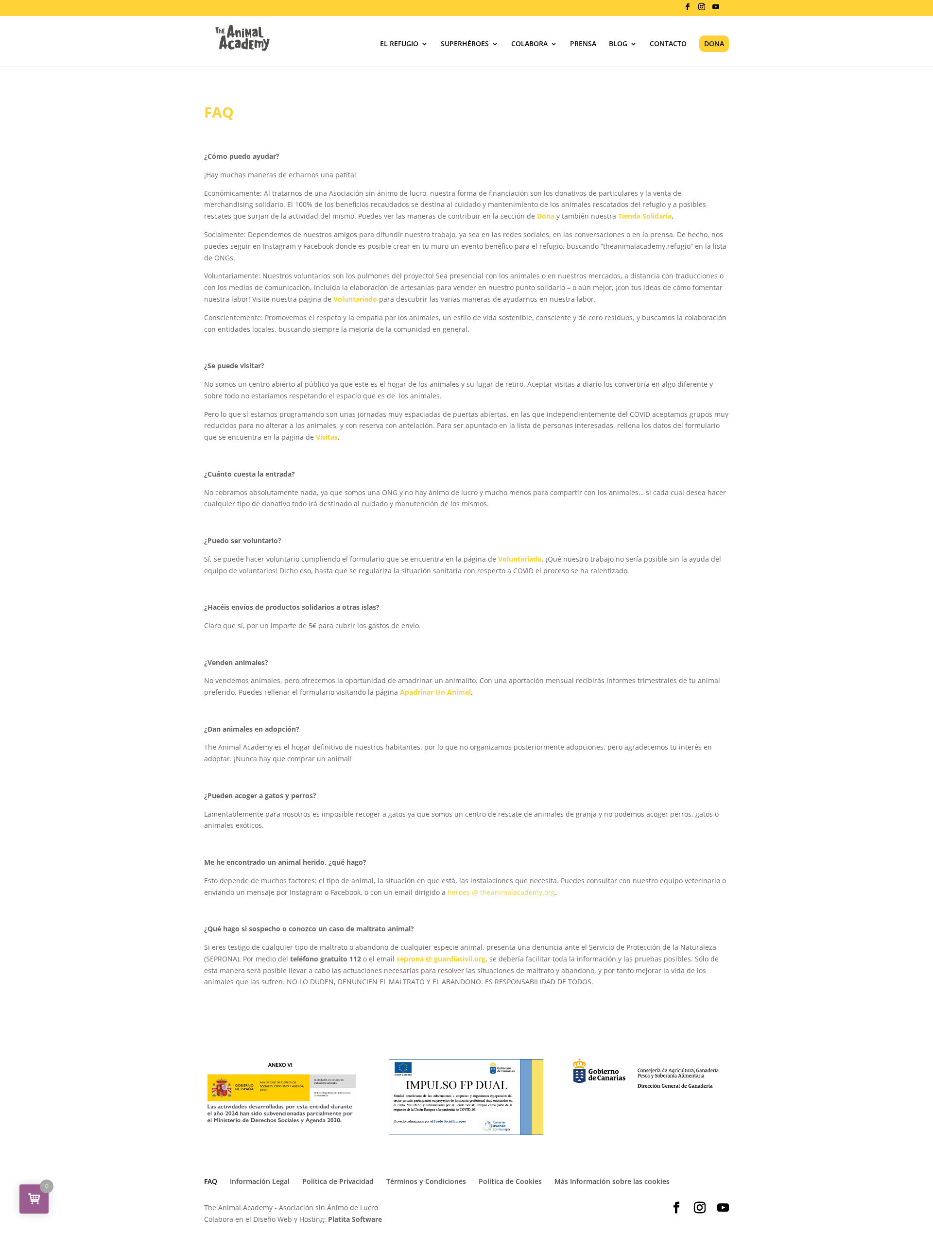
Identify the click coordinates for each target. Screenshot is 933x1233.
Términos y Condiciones (426, 1181)
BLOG (618, 44)
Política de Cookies (510, 1181)
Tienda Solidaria (644, 216)
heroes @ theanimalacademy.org (501, 892)
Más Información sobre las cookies (612, 1181)
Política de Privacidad (338, 1181)
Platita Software (355, 1219)
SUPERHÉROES (465, 44)
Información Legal (260, 1181)
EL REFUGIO (399, 44)
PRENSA (583, 44)
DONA (714, 43)
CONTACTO (668, 44)
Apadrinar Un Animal (435, 692)
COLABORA (529, 44)
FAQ (210, 1181)
